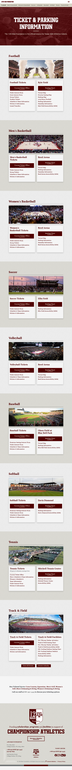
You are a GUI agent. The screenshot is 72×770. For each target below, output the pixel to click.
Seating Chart (50, 88)
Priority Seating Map (44, 95)
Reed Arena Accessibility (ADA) (48, 174)
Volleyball (39, 5)
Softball (52, 5)
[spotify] (64, 755)
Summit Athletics (51, 761)
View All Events (28, 665)
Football (3, 5)
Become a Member (36, 738)
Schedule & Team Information (19, 101)
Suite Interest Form (16, 95)
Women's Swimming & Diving (48, 689)
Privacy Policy (61, 761)
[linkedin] (62, 755)
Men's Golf (50, 687)
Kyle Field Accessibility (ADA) (47, 106)
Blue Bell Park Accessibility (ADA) (49, 447)
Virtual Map (42, 93)
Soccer (33, 5)
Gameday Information (45, 104)
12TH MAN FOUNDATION (7, 2)
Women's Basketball (24, 5)
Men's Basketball (12, 5)
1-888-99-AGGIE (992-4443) (14, 749)
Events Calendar (43, 665)
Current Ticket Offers (22, 88)
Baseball (46, 5)
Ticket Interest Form (16, 93)
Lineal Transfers (15, 106)
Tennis (58, 5)
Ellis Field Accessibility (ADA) (47, 311)
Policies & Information (17, 104)
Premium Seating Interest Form (20, 442)
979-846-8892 (11, 751)
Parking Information (44, 170)
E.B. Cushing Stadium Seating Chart (49, 649)
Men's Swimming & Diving (26, 689)
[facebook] (56, 755)
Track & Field (64, 5)
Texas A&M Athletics (36, 756)
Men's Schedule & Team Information (22, 577)
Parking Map (42, 97)
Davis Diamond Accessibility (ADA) (49, 513)
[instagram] (58, 755)
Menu (68, 1)
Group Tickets (14, 97)
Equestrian (41, 687)
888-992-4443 (29, 692)
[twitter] (60, 755)
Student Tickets (15, 99)
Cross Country (31, 687)
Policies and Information (18, 652)
